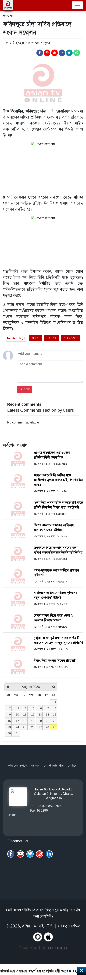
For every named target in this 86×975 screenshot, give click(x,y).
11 (24, 714)
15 (54, 714)
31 (17, 733)
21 (47, 721)
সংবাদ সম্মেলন (71, 338)
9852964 (43, 810)
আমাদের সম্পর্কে (17, 765)
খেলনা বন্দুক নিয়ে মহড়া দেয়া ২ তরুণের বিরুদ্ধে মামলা (53, 618)
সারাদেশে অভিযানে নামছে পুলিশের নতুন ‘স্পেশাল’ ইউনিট (55, 595)
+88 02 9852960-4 (49, 806)
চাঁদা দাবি (51, 338)
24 (17, 727)
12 (32, 714)
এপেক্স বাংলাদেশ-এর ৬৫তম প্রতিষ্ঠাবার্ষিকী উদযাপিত (52, 455)
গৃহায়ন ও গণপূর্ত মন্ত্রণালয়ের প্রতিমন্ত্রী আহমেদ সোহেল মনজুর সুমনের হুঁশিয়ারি (58, 640)
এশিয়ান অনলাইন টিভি (37, 926)
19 (32, 721)
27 (40, 727)
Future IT (58, 948)
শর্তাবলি (35, 765)
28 (47, 727)
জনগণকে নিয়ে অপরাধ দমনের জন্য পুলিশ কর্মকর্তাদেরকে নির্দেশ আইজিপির (58, 550)
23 (9, 727)
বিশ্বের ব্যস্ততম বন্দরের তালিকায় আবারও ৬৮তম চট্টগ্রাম (54, 527)
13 (40, 714)
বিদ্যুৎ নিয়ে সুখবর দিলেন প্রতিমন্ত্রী (55, 660)
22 (54, 721)
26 (32, 727)
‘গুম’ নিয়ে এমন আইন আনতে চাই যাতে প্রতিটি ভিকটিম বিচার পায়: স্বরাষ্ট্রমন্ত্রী (58, 505)
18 (24, 721)
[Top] (80, 950)
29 (54, 727)
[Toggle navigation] (77, 5)
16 (9, 721)
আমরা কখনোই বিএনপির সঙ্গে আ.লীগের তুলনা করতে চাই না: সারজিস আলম (58, 480)
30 (9, 733)
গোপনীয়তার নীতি (54, 765)
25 (24, 727)
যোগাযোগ (73, 765)
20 (40, 721)
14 (47, 714)
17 (17, 721)
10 (17, 714)
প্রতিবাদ (35, 338)
